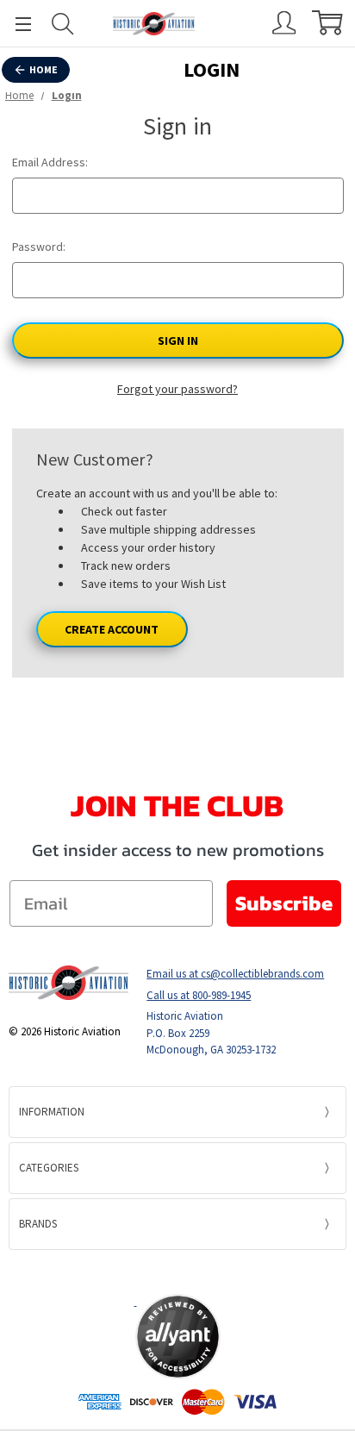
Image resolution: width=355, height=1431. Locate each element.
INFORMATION (51, 1111)
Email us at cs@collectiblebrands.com (235, 973)
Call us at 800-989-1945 (198, 995)
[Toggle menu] (15, 23)
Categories (48, 1167)
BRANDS (38, 1223)
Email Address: (50, 162)
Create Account (112, 629)
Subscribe (284, 903)
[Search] (62, 23)
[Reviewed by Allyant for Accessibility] (177, 1336)
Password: (38, 246)
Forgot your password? (177, 389)
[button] (177, 1271)
